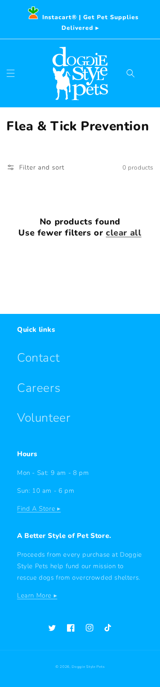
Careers (38, 388)
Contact (38, 358)
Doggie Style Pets (88, 666)
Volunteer (43, 418)
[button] (10, 73)
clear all (123, 233)
